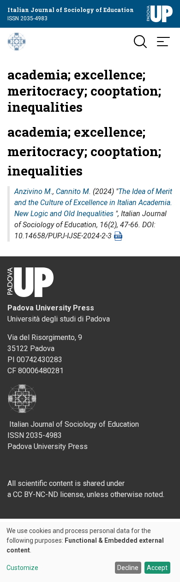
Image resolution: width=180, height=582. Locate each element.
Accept (157, 567)
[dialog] (90, 552)
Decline (127, 567)
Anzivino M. (33, 191)
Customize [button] (22, 567)
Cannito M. (73, 191)
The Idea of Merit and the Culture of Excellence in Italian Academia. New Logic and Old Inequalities (93, 202)
